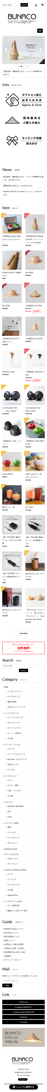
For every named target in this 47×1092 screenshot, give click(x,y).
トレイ (10, 780)
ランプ (10, 874)
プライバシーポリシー (13, 960)
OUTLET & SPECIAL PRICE (16, 870)
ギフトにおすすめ (12, 854)
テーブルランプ (14, 697)
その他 (10, 738)
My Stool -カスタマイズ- (17, 759)
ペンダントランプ (15, 691)
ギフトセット (13, 843)
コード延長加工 (14, 905)
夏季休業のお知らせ (11, 186)
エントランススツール (16, 754)
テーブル (11, 770)
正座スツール (13, 764)
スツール (11, 749)
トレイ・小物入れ (15, 733)
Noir (9, 811)
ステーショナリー (15, 728)
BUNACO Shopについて (13, 929)
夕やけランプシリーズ (16, 707)
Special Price (13, 895)
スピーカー (9, 802)
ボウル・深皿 (13, 785)
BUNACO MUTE (11, 849)
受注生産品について (12, 937)
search (24, 5)
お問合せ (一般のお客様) (14, 944)
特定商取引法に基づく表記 (14, 952)
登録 (7, 985)
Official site (23, 1002)
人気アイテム (13, 859)
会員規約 (7, 956)
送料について (9, 940)
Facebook (23, 1017)
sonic (10, 817)
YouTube (23, 1022)
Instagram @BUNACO (23, 1007)
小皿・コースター (15, 791)
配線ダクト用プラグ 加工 (17, 911)
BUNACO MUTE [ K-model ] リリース (18, 192)
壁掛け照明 (12, 702)
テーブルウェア (11, 776)
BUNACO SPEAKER (16, 806)
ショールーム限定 (12, 823)
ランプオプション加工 (13, 901)
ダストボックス (14, 723)
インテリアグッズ (12, 713)
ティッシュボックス (15, 717)
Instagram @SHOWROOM (23, 1012)
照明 (6, 687)
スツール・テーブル (12, 745)
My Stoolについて (11, 933)
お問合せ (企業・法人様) (14, 948)
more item (23, 633)
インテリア (12, 832)
